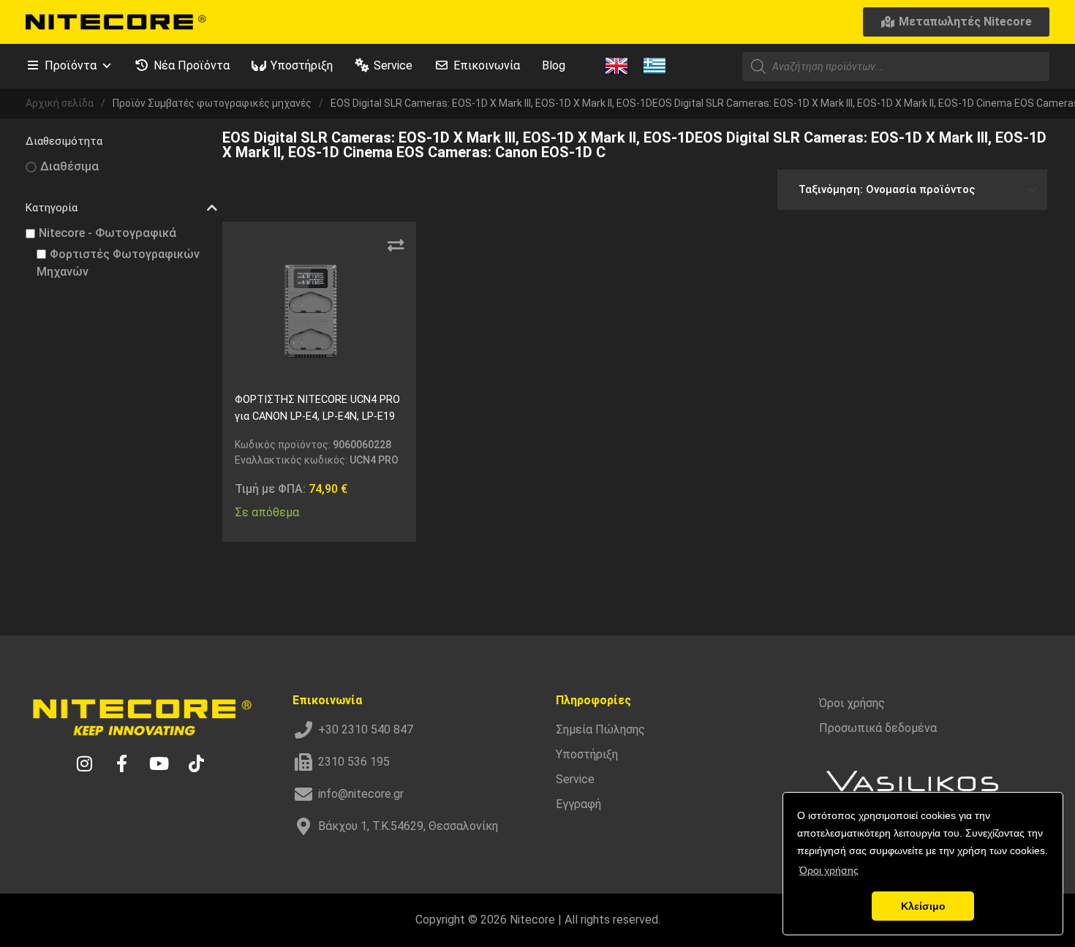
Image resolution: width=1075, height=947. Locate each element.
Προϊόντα (71, 65)
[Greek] (654, 65)
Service (393, 65)
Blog (553, 65)
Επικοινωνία (486, 65)
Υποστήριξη (302, 65)
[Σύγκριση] (396, 245)
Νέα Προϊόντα (192, 65)
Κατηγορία (52, 207)
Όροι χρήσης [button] (829, 870)
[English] (616, 65)
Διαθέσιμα (69, 166)
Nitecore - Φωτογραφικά (107, 233)
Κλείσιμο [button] (923, 906)
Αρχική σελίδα (60, 103)
